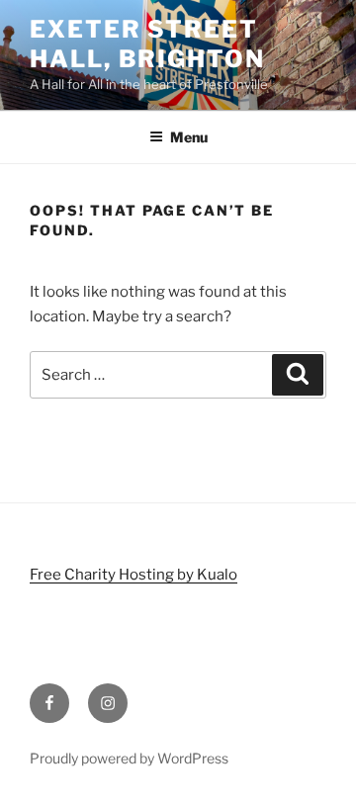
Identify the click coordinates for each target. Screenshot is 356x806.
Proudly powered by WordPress (129, 758)
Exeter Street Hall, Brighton (147, 44)
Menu (189, 137)
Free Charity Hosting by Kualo (133, 574)
